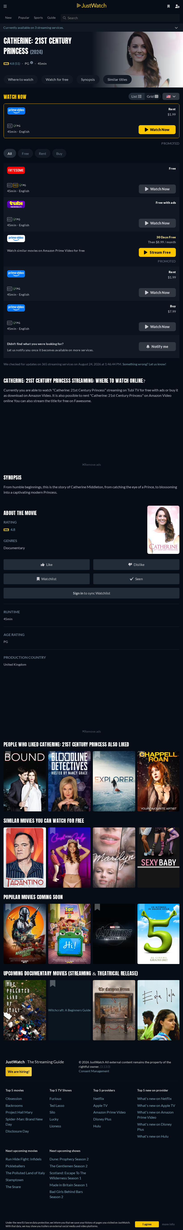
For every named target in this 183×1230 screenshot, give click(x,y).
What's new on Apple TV (156, 1105)
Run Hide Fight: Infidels (24, 1159)
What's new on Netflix (154, 1098)
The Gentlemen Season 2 (68, 1166)
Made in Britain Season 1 (68, 1185)
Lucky (54, 1119)
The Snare (13, 1186)
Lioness (55, 1126)
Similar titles (117, 79)
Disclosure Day (17, 1131)
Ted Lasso (57, 1105)
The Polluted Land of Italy (25, 1173)
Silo (52, 1112)
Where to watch (20, 79)
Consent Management (94, 1071)
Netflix (98, 1098)
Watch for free (57, 79)
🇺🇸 (168, 96)
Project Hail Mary (19, 1112)
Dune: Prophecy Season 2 (69, 1159)
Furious (55, 1098)
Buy (59, 153)
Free (25, 153)
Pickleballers (15, 1166)
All (10, 153)
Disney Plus (102, 1119)
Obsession (14, 1098)
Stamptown (14, 1180)
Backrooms (14, 1105)
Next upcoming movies (21, 1151)
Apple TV (100, 1105)
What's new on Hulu (152, 1136)
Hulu (97, 1126)
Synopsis (88, 79)
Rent (42, 153)
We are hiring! (18, 1072)
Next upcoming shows (65, 1151)
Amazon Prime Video (109, 1112)
